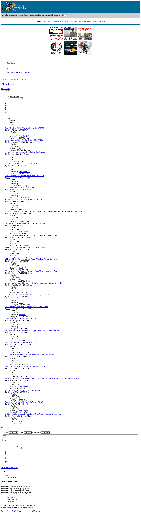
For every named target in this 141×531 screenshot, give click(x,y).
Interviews (94, 21)
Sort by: (21, 432)
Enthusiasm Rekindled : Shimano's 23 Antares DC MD (24, 402)
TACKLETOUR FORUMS (15, 15)
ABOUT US (56, 15)
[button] (6, 94)
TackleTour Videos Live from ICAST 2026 (20, 188)
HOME (4, 15)
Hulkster (22, 315)
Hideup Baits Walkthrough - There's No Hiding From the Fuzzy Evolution (31, 235)
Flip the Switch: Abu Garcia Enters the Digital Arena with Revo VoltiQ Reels (32, 331)
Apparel (79, 21)
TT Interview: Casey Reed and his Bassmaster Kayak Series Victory (29, 295)
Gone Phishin (23, 231)
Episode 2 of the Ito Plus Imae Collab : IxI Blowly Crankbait (26, 247)
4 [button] (5, 107)
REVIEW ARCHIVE (45, 15)
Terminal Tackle (65, 21)
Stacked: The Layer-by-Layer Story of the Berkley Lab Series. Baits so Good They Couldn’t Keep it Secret (42, 378)
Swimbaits (55, 21)
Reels (45, 21)
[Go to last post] (29, 136)
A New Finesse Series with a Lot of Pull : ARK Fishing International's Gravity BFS (34, 283)
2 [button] (5, 103)
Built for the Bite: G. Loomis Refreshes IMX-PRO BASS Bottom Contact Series (33, 414)
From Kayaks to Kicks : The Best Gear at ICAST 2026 (24, 128)
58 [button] (6, 113)
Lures (51, 21)
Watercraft (89, 21)
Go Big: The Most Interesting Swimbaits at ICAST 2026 (25, 152)
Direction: (36, 432)
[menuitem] (8, 67)
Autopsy (103, 21)
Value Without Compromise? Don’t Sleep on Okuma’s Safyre (26, 307)
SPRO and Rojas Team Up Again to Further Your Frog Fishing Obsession (31, 259)
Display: (6, 432)
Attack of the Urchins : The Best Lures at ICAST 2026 (24, 140)
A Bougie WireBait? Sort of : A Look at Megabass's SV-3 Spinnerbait (29, 354)
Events (99, 21)
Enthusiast (84, 21)
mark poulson (23, 386)
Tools (71, 21)
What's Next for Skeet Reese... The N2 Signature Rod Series (26, 366)
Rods (48, 21)
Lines (60, 21)
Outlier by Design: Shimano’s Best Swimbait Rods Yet (24, 199)
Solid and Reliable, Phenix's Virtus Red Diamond (22, 390)
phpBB (12, 511)
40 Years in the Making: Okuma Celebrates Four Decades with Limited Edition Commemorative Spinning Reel (44, 211)
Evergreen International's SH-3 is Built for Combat (23, 342)
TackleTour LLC (16, 505)
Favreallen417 (24, 136)
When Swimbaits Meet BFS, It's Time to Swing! (22, 319)
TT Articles (7, 84)
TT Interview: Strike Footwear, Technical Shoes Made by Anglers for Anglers (32, 271)
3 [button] (5, 105)
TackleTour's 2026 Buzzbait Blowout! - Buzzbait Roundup (25, 223)
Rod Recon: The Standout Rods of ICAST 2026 (22, 164)
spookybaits (23, 267)
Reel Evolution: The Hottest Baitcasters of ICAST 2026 (24, 176)
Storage (75, 21)
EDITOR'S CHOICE (31, 15)
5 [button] (5, 109)
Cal (8, 130)
